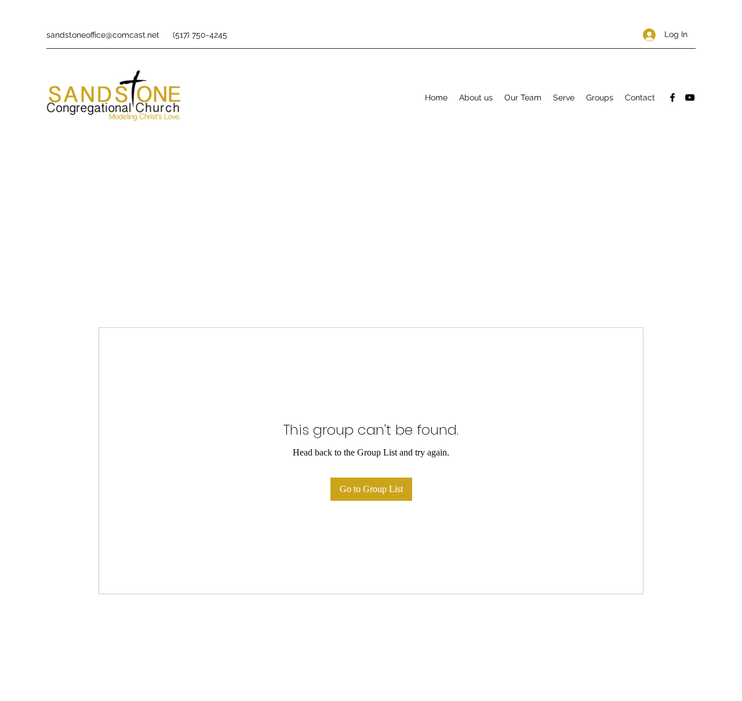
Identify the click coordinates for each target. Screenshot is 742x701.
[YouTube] (690, 97)
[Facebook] (672, 97)
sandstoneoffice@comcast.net (102, 34)
